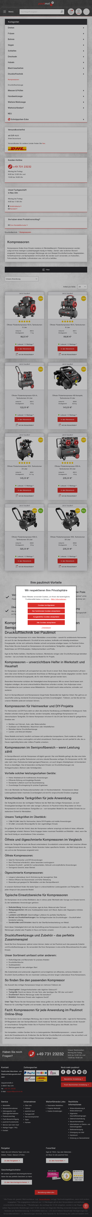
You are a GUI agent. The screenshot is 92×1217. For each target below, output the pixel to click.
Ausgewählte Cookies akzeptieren (46, 617)
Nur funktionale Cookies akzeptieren (46, 611)
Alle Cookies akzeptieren (46, 622)
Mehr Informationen (58, 599)
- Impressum (46, 627)
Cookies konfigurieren (46, 605)
